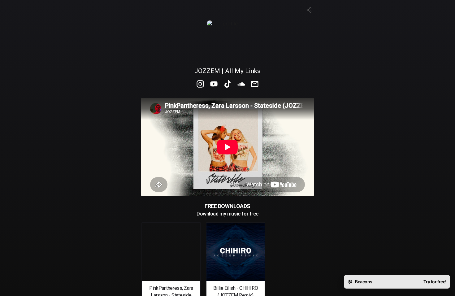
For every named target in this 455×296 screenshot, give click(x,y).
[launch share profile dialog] (309, 10)
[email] (255, 84)
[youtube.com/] (214, 84)
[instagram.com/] (200, 84)
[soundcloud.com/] (241, 84)
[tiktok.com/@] (227, 84)
